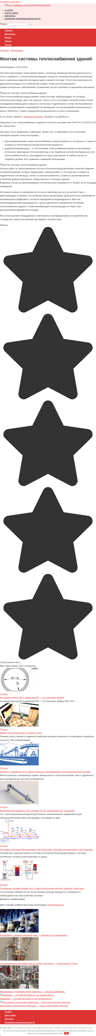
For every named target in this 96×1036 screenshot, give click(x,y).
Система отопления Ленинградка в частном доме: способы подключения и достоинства (46, 849)
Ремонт (8, 41)
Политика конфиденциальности (23, 19)
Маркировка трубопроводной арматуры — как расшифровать (32, 991)
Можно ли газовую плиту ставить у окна (21, 733)
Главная (8, 30)
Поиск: (3, 24)
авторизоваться (55, 905)
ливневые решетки (33, 116)
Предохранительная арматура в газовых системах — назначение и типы (38, 963)
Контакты (10, 16)
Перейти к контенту (10, 1)
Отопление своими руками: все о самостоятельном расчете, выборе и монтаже (42, 888)
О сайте (9, 10)
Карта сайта (11, 13)
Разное (8, 38)
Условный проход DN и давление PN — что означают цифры (32, 697)
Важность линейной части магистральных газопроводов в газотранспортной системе (45, 772)
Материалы (10, 34)
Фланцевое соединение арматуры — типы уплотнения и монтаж (34, 1006)
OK (66, 1033)
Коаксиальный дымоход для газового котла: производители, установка (37, 810)
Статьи (8, 45)
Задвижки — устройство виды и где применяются (26, 998)
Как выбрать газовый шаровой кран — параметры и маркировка (33, 935)
